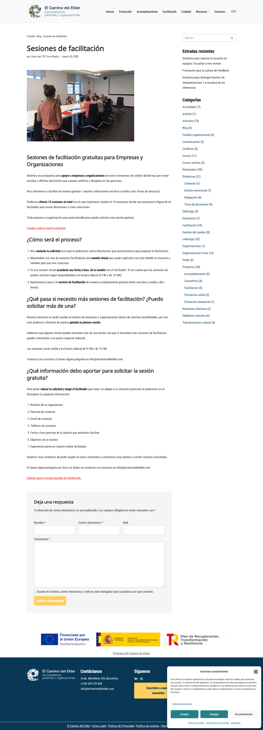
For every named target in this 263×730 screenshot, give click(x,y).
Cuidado (186, 11)
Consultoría (191, 281)
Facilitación (169, 11)
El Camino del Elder (78, 726)
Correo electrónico (90, 522)
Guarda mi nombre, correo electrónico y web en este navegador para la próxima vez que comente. (95, 591)
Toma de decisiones (196, 204)
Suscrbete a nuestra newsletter (158, 690)
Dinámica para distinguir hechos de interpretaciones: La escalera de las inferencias (203, 83)
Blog (39, 36)
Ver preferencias (244, 714)
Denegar (214, 714)
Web (125, 522)
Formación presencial (197, 302)
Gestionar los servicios (182, 704)
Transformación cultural (196, 322)
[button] (256, 672)
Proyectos (188, 267)
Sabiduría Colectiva (194, 315)
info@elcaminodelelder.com (97, 688)
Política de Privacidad (121, 726)
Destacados (189, 169)
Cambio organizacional (196, 135)
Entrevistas (189, 218)
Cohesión (190, 183)
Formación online (194, 295)
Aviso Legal (99, 726)
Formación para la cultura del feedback (205, 70)
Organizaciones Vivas (195, 253)
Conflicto (188, 149)
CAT (233, 11)
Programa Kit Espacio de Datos (131, 653)
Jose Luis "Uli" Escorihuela (45, 56)
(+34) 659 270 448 (91, 683)
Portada (31, 36)
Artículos (187, 121)
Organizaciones (191, 246)
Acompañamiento (147, 11)
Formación (125, 11)
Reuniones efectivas (194, 309)
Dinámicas (188, 176)
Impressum (235, 723)
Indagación (190, 197)
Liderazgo (188, 239)
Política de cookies (196, 723)
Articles (187, 114)
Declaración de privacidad (217, 723)
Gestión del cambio (194, 232)
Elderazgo (188, 211)
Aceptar (184, 714)
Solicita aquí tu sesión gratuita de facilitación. (54, 478)
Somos (110, 11)
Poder (185, 260)
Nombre (40, 522)
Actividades (189, 107)
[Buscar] (232, 38)
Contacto (219, 11)
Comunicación (191, 142)
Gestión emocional (195, 190)
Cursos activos (191, 162)
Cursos (186, 156)
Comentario (42, 539)
